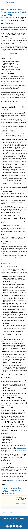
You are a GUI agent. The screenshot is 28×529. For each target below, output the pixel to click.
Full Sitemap (17, 523)
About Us (6, 518)
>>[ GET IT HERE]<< (22, 503)
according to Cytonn (5, 20)
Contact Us (22, 518)
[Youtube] (20, 526)
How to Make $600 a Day (9, 493)
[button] (25, 3)
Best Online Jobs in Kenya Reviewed (12, 491)
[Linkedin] (14, 526)
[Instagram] (17, 526)
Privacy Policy (11, 523)
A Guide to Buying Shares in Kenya (12, 488)
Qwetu (24, 257)
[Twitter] (11, 526)
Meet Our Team (13, 518)
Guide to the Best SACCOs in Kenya (12, 490)
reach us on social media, (16, 480)
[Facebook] (7, 526)
